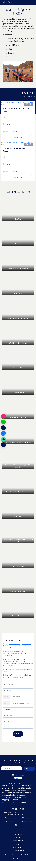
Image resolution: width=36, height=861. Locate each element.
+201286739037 (9, 665)
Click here (6, 802)
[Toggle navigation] (33, 2)
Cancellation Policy (18, 847)
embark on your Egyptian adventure (20, 644)
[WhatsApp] (3, 422)
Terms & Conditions (18, 851)
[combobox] (6, 697)
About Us (18, 837)
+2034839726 (8, 656)
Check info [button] (18, 137)
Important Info (18, 841)
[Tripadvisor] (3, 439)
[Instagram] (3, 416)
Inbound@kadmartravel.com (13, 654)
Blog (18, 844)
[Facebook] (3, 433)
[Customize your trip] (3, 444)
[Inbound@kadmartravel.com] (3, 427)
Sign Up (29, 769)
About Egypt (18, 834)
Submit (17, 734)
